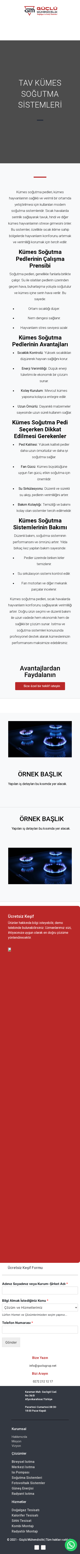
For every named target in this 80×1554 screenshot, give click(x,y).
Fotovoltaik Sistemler (28, 1483)
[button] (40, 686)
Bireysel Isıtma (23, 1462)
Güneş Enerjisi (22, 1488)
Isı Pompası (20, 1472)
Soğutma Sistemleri (27, 1478)
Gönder (11, 1342)
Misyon (16, 1441)
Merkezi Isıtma (23, 1467)
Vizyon (16, 1446)
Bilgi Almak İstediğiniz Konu (25, 1300)
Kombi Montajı (23, 1526)
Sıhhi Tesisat (21, 1521)
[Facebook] (36, 1547)
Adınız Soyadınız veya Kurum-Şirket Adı (35, 1284)
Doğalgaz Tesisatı (25, 1510)
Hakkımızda (19, 1437)
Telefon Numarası (17, 1323)
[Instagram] (43, 1547)
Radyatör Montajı (25, 1531)
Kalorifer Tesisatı (25, 1515)
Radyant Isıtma (23, 1494)
